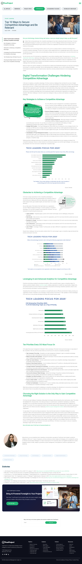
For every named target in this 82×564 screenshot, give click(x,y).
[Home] (7, 3)
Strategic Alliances (60, 548)
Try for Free (12, 503)
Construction (45, 550)
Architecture (32, 545)
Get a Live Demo (72, 551)
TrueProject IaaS (33, 553)
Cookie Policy (76, 560)
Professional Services (47, 551)
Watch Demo (72, 550)
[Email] (6, 554)
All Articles (7, 8)
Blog (70, 548)
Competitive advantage (9, 455)
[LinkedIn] (3, 554)
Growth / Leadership (9, 18)
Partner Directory (59, 550)
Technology (45, 548)
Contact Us (71, 553)
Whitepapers (71, 547)
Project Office (28, 8)
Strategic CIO (39, 8)
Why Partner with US (60, 545)
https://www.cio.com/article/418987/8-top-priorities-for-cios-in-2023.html (52, 471)
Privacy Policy (69, 560)
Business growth (47, 455)
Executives (45, 544)
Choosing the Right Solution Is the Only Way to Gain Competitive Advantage (12, 60)
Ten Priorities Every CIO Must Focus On (12, 57)
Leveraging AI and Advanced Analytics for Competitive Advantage (12, 53)
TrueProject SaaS (33, 550)
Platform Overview (33, 544)
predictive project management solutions (54, 406)
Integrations (32, 547)
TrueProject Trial (33, 551)
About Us (71, 544)
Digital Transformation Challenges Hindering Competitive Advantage (11, 39)
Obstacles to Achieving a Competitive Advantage (12, 48)
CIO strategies (35, 455)
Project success (8, 459)
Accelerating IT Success (53, 8)
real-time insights (43, 285)
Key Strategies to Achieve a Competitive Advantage (10, 44)
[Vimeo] (4, 554)
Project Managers (46, 547)
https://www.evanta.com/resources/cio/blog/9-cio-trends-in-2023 (44, 482)
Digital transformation (60, 455)
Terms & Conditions (60, 560)
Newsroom (17, 8)
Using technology (23, 455)
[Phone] (8, 554)
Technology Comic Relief (70, 8)
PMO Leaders (45, 545)
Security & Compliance (34, 548)
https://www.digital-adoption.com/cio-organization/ (60, 476)
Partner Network (59, 544)
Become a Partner (59, 547)
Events (70, 545)
